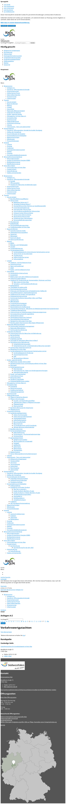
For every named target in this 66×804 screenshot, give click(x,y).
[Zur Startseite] (9, 37)
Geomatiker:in (18, 496)
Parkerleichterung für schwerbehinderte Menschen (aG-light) (32, 346)
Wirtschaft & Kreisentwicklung (13, 157)
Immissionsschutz (15, 264)
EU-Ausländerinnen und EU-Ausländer (25, 425)
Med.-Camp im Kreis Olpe (21, 282)
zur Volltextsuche (9, 12)
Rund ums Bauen (15, 238)
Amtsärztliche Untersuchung (19, 273)
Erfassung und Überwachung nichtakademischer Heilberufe (28, 291)
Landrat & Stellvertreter (17, 514)
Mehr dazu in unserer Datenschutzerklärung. (15, 22)
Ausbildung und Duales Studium (20, 487)
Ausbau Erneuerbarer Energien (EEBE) (18, 160)
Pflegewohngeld (18, 404)
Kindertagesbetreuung (17, 367)
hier (24, 635)
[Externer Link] (33, 665)
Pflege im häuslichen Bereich (19, 397)
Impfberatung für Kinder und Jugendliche (22, 294)
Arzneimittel (14, 275)
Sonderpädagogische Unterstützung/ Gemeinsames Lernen (32, 252)
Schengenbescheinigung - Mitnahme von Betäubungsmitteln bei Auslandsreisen (34, 308)
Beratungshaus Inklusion (21, 358)
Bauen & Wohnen (12, 104)
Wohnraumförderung (16, 239)
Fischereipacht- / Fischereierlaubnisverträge (27, 434)
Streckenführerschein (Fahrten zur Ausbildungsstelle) (30, 206)
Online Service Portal (13, 93)
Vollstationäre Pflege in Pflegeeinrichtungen (27, 402)
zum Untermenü (9, 8)
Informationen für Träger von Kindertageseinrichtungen (30, 370)
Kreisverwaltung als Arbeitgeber (16, 135)
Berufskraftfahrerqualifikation (19, 199)
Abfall (12, 268)
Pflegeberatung (15, 409)
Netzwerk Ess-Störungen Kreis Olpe (21, 321)
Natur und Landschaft (17, 266)
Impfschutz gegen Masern (18, 278)
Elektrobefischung (19, 432)
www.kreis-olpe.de (10, 687)
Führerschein (8, 54)
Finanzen (9, 153)
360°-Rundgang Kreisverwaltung (20, 503)
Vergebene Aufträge (16, 482)
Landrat (9, 144)
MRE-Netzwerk (14, 301)
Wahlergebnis (14, 519)
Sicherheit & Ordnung (13, 123)
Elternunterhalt (18, 406)
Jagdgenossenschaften (20, 440)
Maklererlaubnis (15, 452)
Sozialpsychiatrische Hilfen (18, 305)
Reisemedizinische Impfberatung (20, 307)
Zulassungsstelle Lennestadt (9, 718)
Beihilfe (3, 725)
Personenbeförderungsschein (23, 220)
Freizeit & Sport (11, 169)
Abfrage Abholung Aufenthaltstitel (24, 427)
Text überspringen (6, 632)
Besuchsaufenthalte (20, 422)
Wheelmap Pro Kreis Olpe (18, 349)
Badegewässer (14, 285)
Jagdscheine (17, 447)
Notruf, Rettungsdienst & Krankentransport (23, 454)
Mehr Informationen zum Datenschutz (12, 584)
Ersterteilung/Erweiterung (21, 208)
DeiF (15, 356)
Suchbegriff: (4, 619)
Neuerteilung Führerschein (22, 216)
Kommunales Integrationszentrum (20, 347)
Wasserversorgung (16, 388)
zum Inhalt (7, 4)
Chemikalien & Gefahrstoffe (18, 287)
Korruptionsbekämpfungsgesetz (17, 155)
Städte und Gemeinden (14, 173)
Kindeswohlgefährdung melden (19, 381)
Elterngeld (13, 365)
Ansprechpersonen (13, 91)
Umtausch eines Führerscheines (23, 213)
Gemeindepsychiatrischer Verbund (21, 317)
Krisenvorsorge (11, 97)
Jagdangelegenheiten (16, 438)
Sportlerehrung (15, 546)
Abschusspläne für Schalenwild (23, 441)
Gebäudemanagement (17, 392)
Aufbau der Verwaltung (14, 132)
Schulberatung (18, 255)
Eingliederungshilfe (16, 339)
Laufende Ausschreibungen (18, 480)
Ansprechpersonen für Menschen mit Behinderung (25, 333)
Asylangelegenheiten (20, 418)
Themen (6, 100)
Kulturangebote (18, 259)
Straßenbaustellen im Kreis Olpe (20, 227)
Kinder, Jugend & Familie (14, 114)
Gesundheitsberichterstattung (19, 319)
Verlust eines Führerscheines (22, 215)
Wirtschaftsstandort (13, 158)
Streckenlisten (18, 450)
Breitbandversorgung (13, 162)
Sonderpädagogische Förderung (23, 353)
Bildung (9, 105)
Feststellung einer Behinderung (19, 342)
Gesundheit (10, 109)
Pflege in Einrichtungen (17, 399)
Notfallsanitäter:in (19, 498)
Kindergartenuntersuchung (18, 296)
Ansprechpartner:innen (21, 355)
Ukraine (9, 125)
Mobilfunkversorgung (13, 164)
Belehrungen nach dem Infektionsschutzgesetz (24, 277)
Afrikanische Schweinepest (12, 50)
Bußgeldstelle (14, 224)
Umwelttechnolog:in (20, 500)
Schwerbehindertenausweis (12, 58)
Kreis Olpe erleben (9, 166)
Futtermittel (14, 466)
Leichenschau (14, 300)
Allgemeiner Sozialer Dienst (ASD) (20, 362)
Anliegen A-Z (11, 88)
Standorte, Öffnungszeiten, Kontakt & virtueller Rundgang (24, 130)
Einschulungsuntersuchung (18, 289)
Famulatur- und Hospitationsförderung (25, 284)
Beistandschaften (15, 378)
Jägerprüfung (17, 448)
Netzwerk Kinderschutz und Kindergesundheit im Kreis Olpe (28, 363)
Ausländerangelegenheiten (12, 59)
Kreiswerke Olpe (12, 118)
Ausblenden (4, 25)
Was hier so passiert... (20, 489)
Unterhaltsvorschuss (16, 376)
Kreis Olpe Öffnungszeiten (8, 697)
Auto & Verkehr (11, 102)
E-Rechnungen (11, 98)
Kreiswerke (13, 386)
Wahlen (6, 63)
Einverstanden (11, 25)
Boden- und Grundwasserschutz (20, 270)
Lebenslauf (13, 517)
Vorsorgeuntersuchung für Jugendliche (22, 314)
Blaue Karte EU (18, 424)
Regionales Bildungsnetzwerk (16, 111)
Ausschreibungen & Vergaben (16, 134)
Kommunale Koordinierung (18, 330)
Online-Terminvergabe (20, 415)
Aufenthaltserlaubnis (20, 420)
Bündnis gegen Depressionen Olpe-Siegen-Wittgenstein (27, 323)
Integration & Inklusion (14, 112)
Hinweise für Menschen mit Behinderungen (23, 185)
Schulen (12, 247)
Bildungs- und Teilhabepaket (19, 245)
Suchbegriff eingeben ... (8, 43)
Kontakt (12, 181)
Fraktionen (10, 148)
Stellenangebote (9, 61)
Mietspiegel (13, 236)
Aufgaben (13, 516)
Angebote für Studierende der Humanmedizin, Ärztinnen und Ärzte (30, 280)
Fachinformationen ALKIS (18, 231)
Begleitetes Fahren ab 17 (21, 202)
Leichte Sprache (15, 337)
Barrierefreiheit (15, 335)
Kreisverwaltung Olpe (6, 677)
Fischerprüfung (18, 436)
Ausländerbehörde (6, 720)
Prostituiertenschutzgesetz (18, 303)
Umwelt (9, 107)
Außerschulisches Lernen (21, 257)
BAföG (12, 243)
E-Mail (7, 656)
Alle (48, 621)
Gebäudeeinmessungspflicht (19, 232)
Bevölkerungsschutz (16, 429)
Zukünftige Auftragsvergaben (19, 478)
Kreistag (6, 143)
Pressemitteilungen (13, 141)
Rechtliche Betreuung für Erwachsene (21, 408)
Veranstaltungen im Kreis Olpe (16, 167)
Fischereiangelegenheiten (18, 431)
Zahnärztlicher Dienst (16, 316)
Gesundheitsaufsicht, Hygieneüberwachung (23, 293)
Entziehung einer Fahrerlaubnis (23, 218)
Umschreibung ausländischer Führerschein (27, 211)
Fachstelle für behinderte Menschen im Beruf (24, 340)
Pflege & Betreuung (13, 121)
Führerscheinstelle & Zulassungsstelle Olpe (14, 717)
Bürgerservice (8, 86)
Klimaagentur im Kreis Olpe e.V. (16, 116)
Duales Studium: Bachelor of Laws (24, 491)
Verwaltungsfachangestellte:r (22, 494)
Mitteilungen (11, 139)
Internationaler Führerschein (22, 209)
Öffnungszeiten (15, 183)
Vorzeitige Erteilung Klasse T (22, 204)
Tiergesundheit (14, 461)
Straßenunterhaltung (16, 390)
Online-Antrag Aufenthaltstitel (23, 416)
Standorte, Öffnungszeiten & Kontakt (18, 89)
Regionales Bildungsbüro (17, 328)
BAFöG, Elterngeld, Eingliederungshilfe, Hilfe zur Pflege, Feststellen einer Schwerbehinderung (29, 722)
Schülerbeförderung (16, 248)
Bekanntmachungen (13, 137)
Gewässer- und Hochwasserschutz (20, 262)
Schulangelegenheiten (17, 250)
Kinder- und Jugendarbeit (18, 374)
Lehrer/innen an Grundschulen (23, 254)
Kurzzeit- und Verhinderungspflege (24, 401)
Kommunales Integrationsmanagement (22, 326)
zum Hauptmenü (9, 6)
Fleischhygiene (14, 468)
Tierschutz (13, 463)
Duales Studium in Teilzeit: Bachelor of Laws (27, 493)
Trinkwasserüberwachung (18, 310)
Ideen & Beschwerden (13, 95)
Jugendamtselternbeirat (21, 372)
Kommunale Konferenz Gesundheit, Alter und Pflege (26, 298)
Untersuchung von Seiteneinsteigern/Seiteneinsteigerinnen (28, 312)
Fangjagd (16, 443)
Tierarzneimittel (15, 464)
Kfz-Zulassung (8, 52)
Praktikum (13, 501)
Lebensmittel (14, 470)
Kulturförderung (12, 171)
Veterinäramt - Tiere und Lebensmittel (18, 127)
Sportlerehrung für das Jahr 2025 (23, 548)
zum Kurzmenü (8, 10)
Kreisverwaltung (9, 128)
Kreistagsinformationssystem (13, 56)
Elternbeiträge (18, 369)
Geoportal (7, 65)
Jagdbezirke (17, 445)
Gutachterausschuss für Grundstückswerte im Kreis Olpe (16, 646)
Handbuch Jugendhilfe (17, 379)
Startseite (4, 586)
